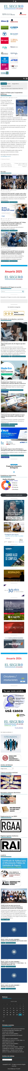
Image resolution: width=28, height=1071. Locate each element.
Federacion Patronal (6, 159)
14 (17, 1010)
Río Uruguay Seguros (5, 457)
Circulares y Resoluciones (10, 942)
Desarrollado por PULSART (14, 1068)
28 (17, 1014)
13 (13, 1010)
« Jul (3, 1020)
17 (4, 1012)
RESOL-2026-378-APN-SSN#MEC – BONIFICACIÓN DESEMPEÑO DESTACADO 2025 (12, 1035)
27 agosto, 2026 (5, 937)
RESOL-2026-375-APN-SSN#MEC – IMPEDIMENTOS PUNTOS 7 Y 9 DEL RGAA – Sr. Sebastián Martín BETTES (13, 1040)
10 (4, 1010)
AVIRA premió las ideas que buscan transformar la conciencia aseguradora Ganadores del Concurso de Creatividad (13, 1030)
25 (7, 1014)
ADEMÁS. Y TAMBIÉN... (5, 919)
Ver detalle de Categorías (14, 307)
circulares (3, 942)
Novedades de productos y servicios (18, 356)
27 (13, 1014)
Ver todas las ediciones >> (7, 732)
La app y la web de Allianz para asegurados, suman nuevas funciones (6, 165)
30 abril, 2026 (4, 413)
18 (7, 1012)
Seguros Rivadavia (4, 391)
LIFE (10, 356)
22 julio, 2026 (4, 218)
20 (13, 1012)
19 (10, 1012)
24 (4, 1014)
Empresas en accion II (5, 455)
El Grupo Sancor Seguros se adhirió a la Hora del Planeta (21, 165)
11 (7, 1010)
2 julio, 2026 (4, 247)
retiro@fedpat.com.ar (6, 156)
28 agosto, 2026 (5, 903)
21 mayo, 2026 (5, 342)
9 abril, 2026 (4, 447)
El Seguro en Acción (13, 97)
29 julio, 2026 (4, 190)
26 (10, 1014)
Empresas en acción (5, 202)
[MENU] (27, 79)
